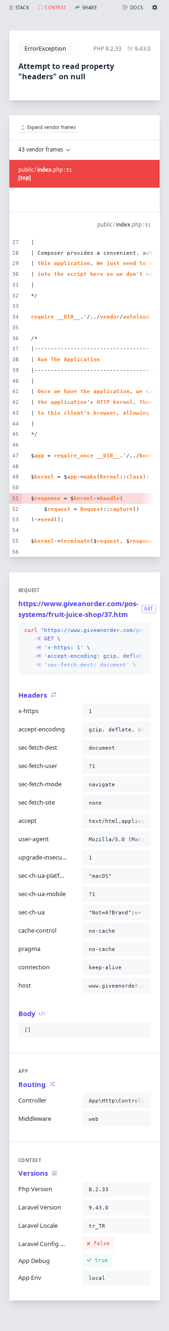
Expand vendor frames (51, 127)
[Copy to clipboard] (141, 630)
